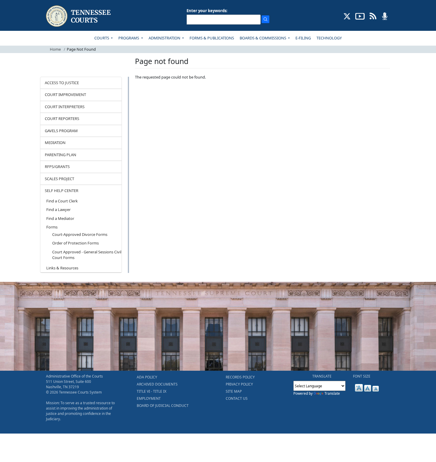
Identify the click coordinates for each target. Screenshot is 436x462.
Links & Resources (62, 268)
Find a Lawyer (58, 209)
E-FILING (303, 38)
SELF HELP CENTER (61, 190)
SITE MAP (234, 391)
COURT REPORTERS (62, 118)
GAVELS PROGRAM (61, 130)
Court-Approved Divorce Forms (79, 234)
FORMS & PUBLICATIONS (212, 38)
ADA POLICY (147, 377)
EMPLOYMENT (149, 398)
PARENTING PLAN (60, 154)
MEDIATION (55, 142)
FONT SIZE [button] (361, 376)
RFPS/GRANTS (57, 166)
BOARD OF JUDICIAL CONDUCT (163, 405)
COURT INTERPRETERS (65, 106)
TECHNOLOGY (329, 38)
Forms (52, 227)
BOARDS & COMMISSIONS (263, 38)
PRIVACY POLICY (239, 384)
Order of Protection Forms (75, 243)
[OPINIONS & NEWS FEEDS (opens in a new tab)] (373, 15)
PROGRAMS (129, 38)
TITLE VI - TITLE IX (151, 391)
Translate (332, 393)
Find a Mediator (60, 218)
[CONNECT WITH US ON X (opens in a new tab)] (347, 15)
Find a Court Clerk (62, 201)
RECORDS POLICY (240, 377)
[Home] (79, 16)
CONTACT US (237, 398)
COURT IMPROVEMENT (65, 94)
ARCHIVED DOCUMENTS (157, 384)
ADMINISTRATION (165, 38)
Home (55, 49)
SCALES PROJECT (59, 178)
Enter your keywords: (207, 10)
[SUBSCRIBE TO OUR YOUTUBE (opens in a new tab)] (360, 15)
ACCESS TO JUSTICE (62, 82)
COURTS (102, 38)
